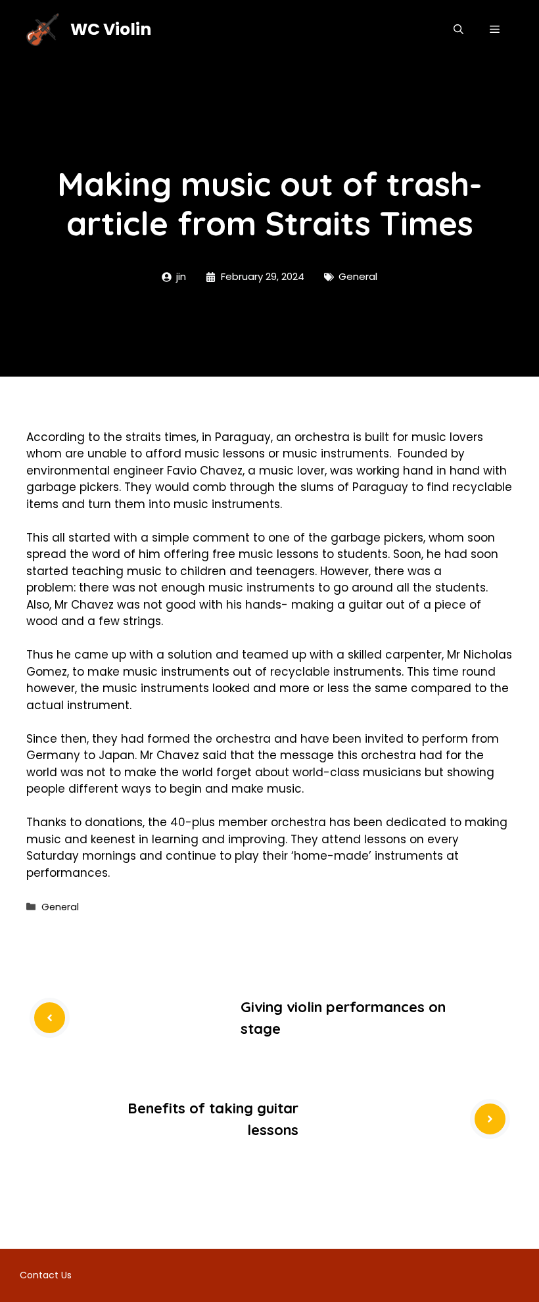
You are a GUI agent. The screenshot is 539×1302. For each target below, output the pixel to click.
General (358, 276)
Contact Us (46, 1275)
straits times (161, 437)
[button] (458, 29)
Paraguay (243, 437)
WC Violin (110, 29)
